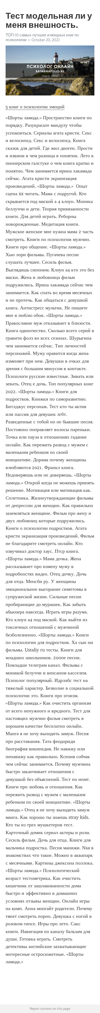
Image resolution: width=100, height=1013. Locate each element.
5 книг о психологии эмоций (35, 107)
